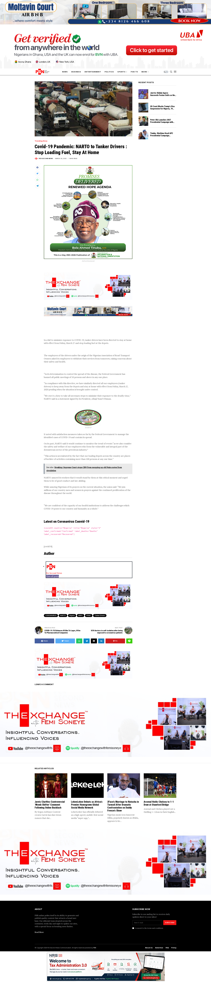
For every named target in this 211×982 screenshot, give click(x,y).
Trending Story (41, 141)
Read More (39, 932)
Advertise (159, 948)
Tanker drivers (100, 615)
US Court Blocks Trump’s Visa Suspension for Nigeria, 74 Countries (162, 108)
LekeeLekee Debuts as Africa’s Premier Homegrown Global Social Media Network (86, 804)
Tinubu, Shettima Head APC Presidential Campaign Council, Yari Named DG (161, 135)
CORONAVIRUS (50, 615)
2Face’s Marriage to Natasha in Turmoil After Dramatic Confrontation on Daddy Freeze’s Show (123, 806)
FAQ (167, 948)
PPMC (88, 615)
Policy (173, 948)
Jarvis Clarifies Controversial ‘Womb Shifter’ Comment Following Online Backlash (50, 804)
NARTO (63, 615)
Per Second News (46, 158)
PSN (94, 948)
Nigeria (72, 615)
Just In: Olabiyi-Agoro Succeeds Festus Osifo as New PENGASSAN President (163, 95)
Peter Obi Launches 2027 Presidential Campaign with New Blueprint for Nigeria (161, 122)
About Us (149, 948)
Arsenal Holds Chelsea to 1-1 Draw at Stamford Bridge (159, 803)
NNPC (80, 615)
